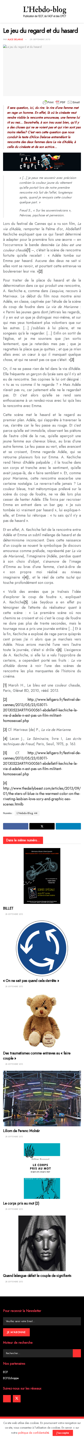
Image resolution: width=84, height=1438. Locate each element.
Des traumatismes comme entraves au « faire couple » (37, 1056)
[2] (41, 271)
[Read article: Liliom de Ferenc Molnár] (42, 1098)
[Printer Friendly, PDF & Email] (61, 102)
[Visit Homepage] (44, 11)
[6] (59, 649)
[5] (26, 602)
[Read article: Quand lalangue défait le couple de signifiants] (42, 1243)
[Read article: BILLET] (42, 876)
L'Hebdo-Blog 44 (27, 813)
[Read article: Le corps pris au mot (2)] (42, 1171)
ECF (5, 1372)
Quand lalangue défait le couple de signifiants (37, 1275)
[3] (72, 359)
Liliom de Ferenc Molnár (21, 1130)
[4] (26, 577)
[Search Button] (77, 1353)
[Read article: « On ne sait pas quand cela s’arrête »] (42, 948)
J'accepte (63, 1433)
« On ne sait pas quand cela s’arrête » (31, 980)
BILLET (8, 908)
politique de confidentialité (33, 1433)
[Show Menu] (5, 11)
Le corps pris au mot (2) (21, 1203)
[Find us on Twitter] (17, 1398)
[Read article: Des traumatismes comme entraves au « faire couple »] (42, 1021)
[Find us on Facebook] (7, 1398)
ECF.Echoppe (11, 1378)
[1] (28, 250)
